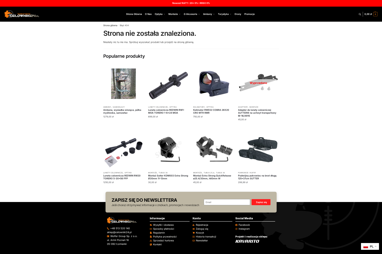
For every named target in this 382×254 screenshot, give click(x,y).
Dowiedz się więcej (258, 125)
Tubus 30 (163, 173)
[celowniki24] (127, 220)
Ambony (107, 107)
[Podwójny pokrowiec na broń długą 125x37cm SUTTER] (258, 149)
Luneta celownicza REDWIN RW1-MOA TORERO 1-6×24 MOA (166, 111)
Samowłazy (119, 107)
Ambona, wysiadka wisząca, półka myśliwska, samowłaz (122, 111)
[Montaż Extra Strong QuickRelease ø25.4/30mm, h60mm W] (213, 149)
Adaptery (243, 107)
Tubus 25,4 (209, 173)
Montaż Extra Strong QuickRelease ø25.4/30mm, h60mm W (212, 177)
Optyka (173, 107)
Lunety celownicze (158, 107)
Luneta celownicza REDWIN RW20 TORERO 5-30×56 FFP (121, 177)
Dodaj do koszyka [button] (123, 125)
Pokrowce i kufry (247, 173)
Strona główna (110, 25)
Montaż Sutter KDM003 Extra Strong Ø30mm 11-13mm (168, 177)
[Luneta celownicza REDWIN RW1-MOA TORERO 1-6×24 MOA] (168, 83)
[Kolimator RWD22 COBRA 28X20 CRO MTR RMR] (213, 83)
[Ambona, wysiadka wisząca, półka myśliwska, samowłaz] (123, 83)
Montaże (253, 107)
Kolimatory (199, 107)
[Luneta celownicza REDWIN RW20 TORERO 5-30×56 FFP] (123, 149)
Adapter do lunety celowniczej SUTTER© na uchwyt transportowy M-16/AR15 (257, 113)
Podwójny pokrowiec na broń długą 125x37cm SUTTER (257, 177)
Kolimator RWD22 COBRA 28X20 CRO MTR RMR (211, 111)
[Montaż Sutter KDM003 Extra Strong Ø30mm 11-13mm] (168, 149)
